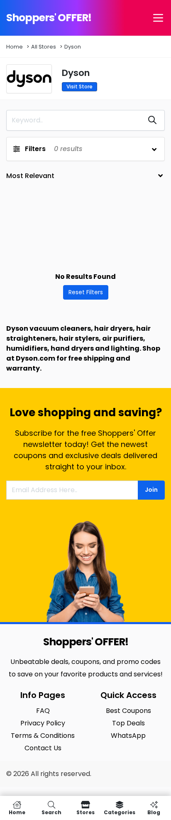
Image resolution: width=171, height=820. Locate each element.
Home (14, 46)
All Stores (43, 46)
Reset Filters (85, 292)
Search (51, 812)
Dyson (72, 46)
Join (151, 490)
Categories (119, 812)
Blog (153, 812)
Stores (85, 812)
